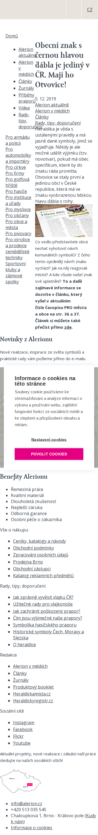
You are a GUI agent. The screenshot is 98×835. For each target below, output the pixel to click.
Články (42, 117)
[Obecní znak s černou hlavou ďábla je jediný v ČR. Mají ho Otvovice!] (64, 235)
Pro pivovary (18, 233)
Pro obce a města (16, 224)
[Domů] (14, 9)
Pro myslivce (18, 209)
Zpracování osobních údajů (40, 555)
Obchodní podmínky (33, 548)
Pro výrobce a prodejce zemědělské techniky (17, 248)
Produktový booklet (33, 687)
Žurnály (26, 88)
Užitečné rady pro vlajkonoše (43, 604)
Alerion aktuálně (52, 105)
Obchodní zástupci (32, 569)
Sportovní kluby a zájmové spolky (15, 273)
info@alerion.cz (26, 804)
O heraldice (24, 645)
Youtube (21, 743)
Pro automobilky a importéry (18, 155)
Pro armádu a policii (17, 140)
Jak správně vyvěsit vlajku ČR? (43, 597)
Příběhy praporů (27, 98)
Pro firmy (14, 173)
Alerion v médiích (52, 111)
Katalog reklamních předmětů (43, 576)
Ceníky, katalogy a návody (39, 541)
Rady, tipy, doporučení (58, 123)
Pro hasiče (16, 191)
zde (68, 327)
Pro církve (15, 167)
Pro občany (17, 215)
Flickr (18, 736)
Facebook (23, 729)
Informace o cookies (31, 828)
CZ (90, 10)
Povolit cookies (49, 454)
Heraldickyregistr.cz (33, 701)
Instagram (23, 723)
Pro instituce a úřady (18, 200)
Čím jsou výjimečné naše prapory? (47, 618)
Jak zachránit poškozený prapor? (46, 611)
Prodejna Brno (28, 562)
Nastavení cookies (48, 439)
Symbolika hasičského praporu (44, 625)
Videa (24, 108)
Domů (11, 36)
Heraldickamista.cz (32, 694)
